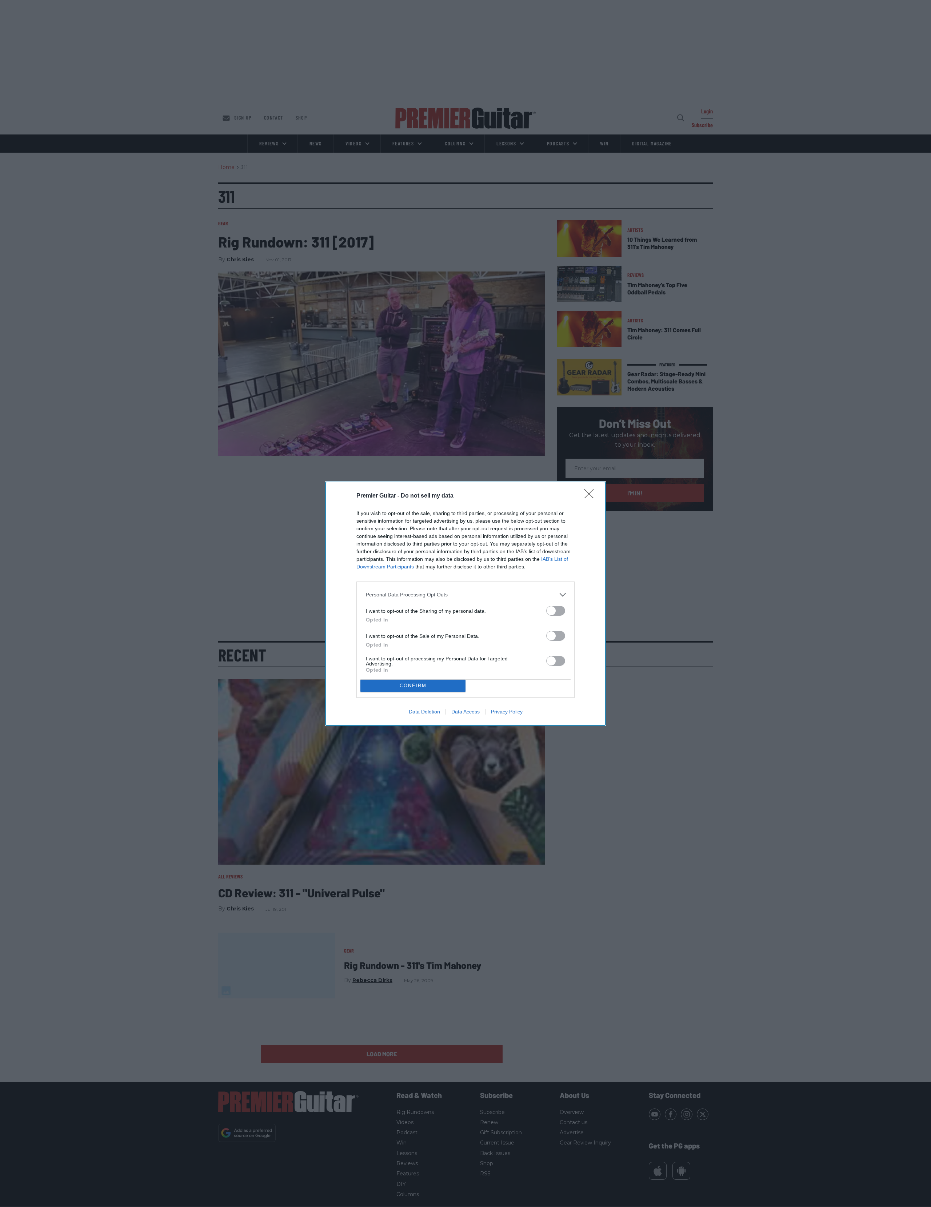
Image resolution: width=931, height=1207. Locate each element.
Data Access (465, 712)
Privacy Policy (507, 712)
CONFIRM (413, 685)
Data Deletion (424, 712)
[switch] (555, 611)
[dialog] (465, 603)
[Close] (591, 496)
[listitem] (465, 595)
